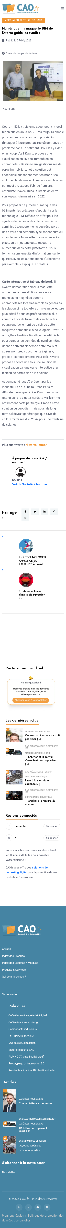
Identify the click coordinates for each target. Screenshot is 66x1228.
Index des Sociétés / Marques (20, 962)
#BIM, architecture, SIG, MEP (23, 20)
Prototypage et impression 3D (26, 1063)
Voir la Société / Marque (29, 484)
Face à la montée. (29, 1150)
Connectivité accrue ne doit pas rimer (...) (42, 737)
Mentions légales (13, 1215)
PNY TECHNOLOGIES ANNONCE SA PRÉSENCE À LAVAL (32, 560)
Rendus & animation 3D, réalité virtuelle (31, 1070)
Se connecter (10, 994)
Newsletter (8, 1172)
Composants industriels (38, 797)
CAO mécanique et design (38, 772)
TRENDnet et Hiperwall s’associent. (33, 1129)
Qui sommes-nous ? (14, 976)
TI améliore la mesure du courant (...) (40, 802)
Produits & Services (14, 969)
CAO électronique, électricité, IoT (41, 747)
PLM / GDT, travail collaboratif (26, 1056)
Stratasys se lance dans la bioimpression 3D (32, 594)
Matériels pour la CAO (37, 732)
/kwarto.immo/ (36, 445)
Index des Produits (13, 956)
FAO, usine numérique (36, 777)
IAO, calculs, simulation (22, 1042)
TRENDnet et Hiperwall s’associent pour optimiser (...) (41, 760)
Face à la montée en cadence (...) (37, 782)
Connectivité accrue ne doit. (36, 1103)
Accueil (6, 949)
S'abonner (52, 826)
